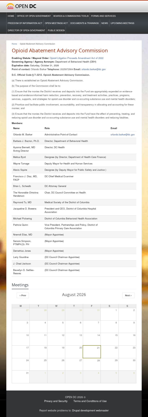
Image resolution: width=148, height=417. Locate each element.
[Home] (74, 6)
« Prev (22, 295)
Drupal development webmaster (90, 410)
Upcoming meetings (122, 23)
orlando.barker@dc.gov (94, 69)
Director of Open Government (26, 30)
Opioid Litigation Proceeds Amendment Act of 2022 (76, 58)
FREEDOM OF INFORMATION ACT (25, 23)
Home (11, 15)
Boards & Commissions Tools (70, 15)
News (104, 23)
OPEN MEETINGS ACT (56, 23)
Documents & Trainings (84, 23)
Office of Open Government (34, 15)
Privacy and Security (56, 401)
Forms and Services (103, 15)
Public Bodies (56, 30)
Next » (128, 295)
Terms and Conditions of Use (90, 401)
